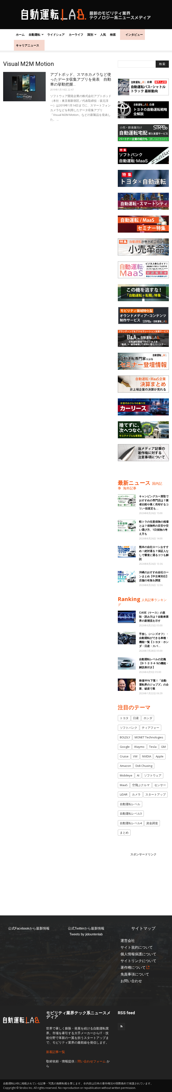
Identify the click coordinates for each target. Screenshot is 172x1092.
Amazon (125, 766)
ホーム (20, 34)
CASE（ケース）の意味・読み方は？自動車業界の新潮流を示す (154, 616)
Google (125, 747)
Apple (159, 756)
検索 (113, 34)
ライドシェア (56, 34)
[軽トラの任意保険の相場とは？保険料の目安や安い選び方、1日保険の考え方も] (127, 526)
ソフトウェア (152, 775)
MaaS (124, 785)
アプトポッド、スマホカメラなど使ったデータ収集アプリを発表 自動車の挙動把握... (80, 79)
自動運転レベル (130, 804)
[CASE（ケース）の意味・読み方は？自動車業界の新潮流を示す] (127, 617)
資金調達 (152, 823)
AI (138, 775)
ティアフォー (150, 728)
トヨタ (124, 718)
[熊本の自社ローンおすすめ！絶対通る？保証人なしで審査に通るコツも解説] (127, 551)
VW (135, 756)
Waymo (139, 747)
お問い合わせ (131, 981)
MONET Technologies (149, 737)
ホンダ (148, 718)
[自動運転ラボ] (86, 15)
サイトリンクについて (138, 961)
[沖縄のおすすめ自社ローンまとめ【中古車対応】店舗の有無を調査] (127, 576)
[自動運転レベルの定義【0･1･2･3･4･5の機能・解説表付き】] (127, 663)
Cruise (124, 756)
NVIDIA (146, 756)
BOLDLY (125, 737)
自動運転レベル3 (131, 813)
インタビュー (134, 34)
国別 (90, 34)
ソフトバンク (128, 728)
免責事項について (134, 974)
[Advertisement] (145, 879)
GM (163, 747)
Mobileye (126, 775)
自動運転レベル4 (131, 823)
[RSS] (121, 1026)
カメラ (136, 794)
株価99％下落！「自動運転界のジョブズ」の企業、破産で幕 (154, 684)
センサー (160, 785)
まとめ (124, 832)
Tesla (153, 747)
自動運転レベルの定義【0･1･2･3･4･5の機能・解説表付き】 (154, 663)
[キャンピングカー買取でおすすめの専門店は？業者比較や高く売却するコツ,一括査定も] (127, 500)
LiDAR (123, 794)
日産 (136, 718)
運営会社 (127, 941)
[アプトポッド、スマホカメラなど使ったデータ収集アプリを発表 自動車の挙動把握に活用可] (24, 86)
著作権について (133, 967)
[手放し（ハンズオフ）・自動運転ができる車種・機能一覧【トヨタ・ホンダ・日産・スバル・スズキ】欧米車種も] (127, 638)
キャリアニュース (27, 45)
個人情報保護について (138, 954)
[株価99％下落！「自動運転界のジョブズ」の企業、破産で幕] (127, 685)
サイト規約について (136, 947)
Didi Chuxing (143, 766)
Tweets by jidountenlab (86, 934)
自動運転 (34, 34)
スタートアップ (155, 794)
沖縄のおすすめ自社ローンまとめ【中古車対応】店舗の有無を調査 (154, 576)
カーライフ (76, 34)
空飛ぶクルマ (141, 785)
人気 (103, 34)
